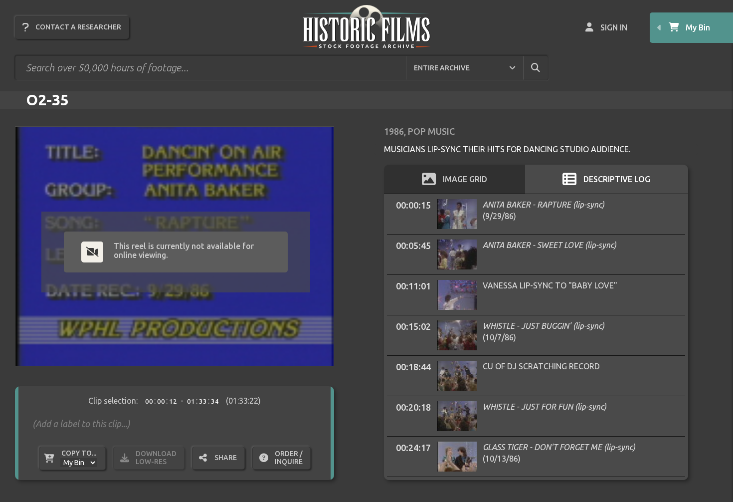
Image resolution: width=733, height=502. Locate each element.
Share (225, 458)
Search (544, 67)
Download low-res (156, 458)
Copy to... (78, 453)
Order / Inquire (289, 458)
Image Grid (465, 179)
